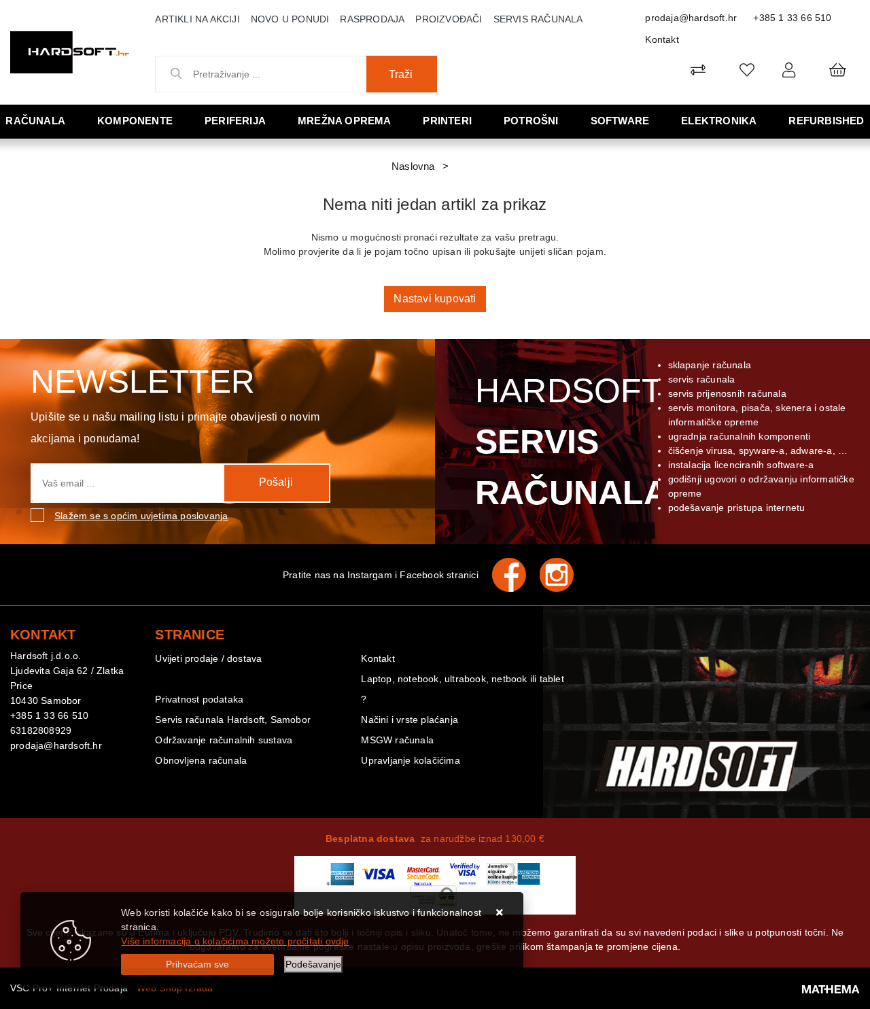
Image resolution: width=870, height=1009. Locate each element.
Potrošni (531, 120)
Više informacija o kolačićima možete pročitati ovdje (235, 941)
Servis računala (538, 19)
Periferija (235, 120)
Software (620, 120)
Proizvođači (448, 19)
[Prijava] (788, 69)
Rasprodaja (372, 19)
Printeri (447, 120)
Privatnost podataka (199, 699)
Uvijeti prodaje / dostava (208, 658)
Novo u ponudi (290, 19)
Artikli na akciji (197, 19)
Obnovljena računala (201, 760)
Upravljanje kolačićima (410, 760)
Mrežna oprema (345, 120)
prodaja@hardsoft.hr (691, 17)
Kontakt (661, 39)
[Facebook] (516, 575)
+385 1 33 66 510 (792, 17)
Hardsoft (569, 442)
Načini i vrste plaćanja (409, 719)
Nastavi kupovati (435, 298)
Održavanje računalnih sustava (223, 739)
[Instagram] (563, 575)
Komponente (135, 120)
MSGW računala (397, 739)
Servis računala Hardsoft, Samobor (233, 719)
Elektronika (718, 120)
